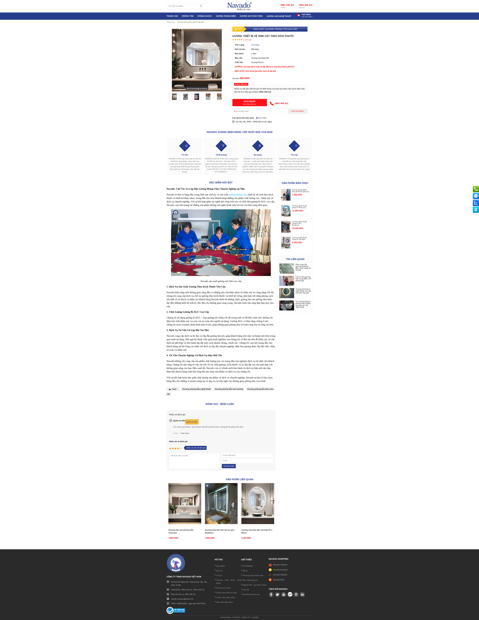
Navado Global (226, 617)
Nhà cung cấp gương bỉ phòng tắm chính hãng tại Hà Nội (303, 267)
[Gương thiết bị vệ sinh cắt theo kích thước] (174, 99)
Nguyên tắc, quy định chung (254, 585)
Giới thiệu (246, 560)
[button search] (201, 6)
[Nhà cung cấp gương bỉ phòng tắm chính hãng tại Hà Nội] (286, 268)
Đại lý (245, 571)
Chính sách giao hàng (225, 597)
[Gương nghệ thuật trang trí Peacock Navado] (286, 216)
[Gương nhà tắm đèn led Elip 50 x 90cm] (257, 503)
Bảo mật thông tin (250, 580)
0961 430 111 (287, 5)
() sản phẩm (307, 16)
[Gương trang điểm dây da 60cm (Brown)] (286, 200)
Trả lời (175, 433)
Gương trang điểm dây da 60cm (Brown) (300, 190)
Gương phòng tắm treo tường (229, 389)
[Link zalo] (289, 594)
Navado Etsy (278, 580)
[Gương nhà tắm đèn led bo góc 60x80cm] (221, 503)
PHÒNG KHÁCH (204, 16)
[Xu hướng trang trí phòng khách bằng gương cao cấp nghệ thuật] (286, 305)
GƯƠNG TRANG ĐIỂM (226, 16)
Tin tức (219, 575)
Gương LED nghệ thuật (279, 16)
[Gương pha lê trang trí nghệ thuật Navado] (239, 6)
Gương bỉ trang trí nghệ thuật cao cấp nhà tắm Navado (303, 291)
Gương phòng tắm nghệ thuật (196, 389)
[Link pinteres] (296, 594)
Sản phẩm (220, 566)
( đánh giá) (247, 40)
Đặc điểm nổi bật (221, 182)
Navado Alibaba (280, 575)
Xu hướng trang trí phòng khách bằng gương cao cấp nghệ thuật (303, 304)
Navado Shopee (280, 565)
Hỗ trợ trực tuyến (223, 588)
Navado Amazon (280, 570)
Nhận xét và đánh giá (178, 441)
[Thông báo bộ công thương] (176, 613)
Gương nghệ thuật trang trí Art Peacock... (299, 223)
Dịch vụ (219, 571)
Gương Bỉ (255, 617)
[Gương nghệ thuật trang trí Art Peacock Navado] (286, 232)
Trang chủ (172, 16)
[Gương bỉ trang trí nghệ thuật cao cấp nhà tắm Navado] (286, 293)
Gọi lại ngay (297, 111)
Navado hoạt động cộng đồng (228, 581)
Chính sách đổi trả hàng (226, 593)
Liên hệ (246, 590)
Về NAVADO (248, 566)
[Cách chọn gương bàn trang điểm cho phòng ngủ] (286, 281)
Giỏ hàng (306, 14)
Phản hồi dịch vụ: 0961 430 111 (183, 594)
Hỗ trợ (219, 560)
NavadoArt (236, 617)
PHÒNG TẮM (187, 16)
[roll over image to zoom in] (197, 60)
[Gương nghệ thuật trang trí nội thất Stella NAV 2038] (286, 248)
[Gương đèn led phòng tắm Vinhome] (184, 503)
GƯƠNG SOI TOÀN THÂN (251, 16)
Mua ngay (250, 101)
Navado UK (246, 617)
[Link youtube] (271, 594)
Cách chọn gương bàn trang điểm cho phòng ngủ (303, 279)
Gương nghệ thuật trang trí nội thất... (299, 238)
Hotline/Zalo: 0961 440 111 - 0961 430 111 (187, 590)
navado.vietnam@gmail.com (182, 599)
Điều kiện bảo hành (224, 602)
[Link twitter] (277, 594)
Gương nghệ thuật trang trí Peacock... (299, 206)
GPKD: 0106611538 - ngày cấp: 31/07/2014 (188, 604)
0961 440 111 (305, 5)
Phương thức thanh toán (253, 575)
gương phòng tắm (238, 194)
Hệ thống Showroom (251, 594)
